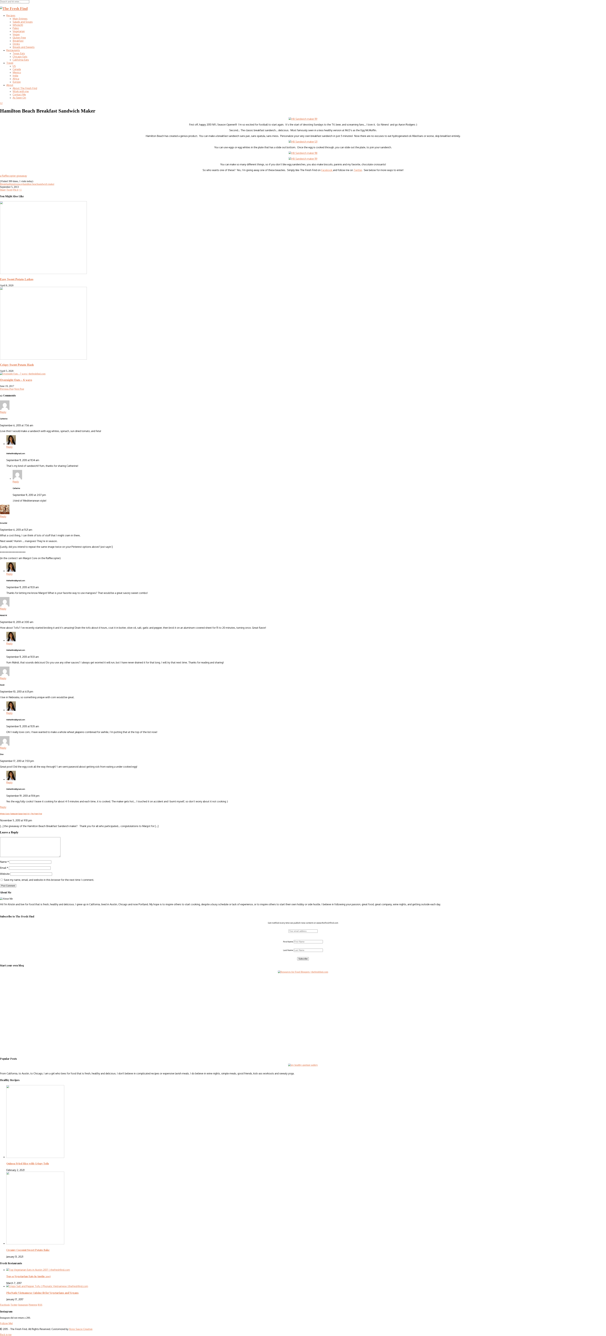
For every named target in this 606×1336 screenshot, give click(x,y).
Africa (16, 78)
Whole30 (18, 25)
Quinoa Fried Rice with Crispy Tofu (27, 1163)
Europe (17, 81)
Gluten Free (19, 37)
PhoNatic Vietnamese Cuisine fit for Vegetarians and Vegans (42, 1292)
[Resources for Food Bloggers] (303, 972)
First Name (288, 941)
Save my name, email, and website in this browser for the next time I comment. (49, 879)
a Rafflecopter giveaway (13, 175)
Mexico (17, 72)
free (11, 184)
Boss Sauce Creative (80, 1329)
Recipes (10, 15)
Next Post (19, 389)
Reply (3, 412)
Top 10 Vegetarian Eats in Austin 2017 (28, 1276)
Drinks (16, 44)
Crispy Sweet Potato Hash (17, 364)
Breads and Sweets (24, 47)
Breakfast (18, 40)
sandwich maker (46, 184)
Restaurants (13, 50)
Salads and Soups (23, 21)
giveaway (18, 184)
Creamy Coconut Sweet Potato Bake (28, 1250)
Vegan (16, 34)
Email (4, 867)
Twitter (358, 170)
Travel (9, 62)
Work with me (21, 91)
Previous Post (7, 389)
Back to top (6, 1334)
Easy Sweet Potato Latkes (16, 279)
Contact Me (19, 94)
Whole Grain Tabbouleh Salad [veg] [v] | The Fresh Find (21, 814)
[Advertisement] (19, 993)
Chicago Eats (20, 56)
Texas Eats (19, 53)
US (14, 66)
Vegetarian (19, 31)
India (15, 75)
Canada (17, 69)
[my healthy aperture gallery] (303, 1065)
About (9, 85)
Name (4, 861)
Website (5, 873)
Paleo (16, 28)
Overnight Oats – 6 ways (16, 380)
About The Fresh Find (25, 88)
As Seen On (19, 97)
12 (1, 103)
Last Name (288, 950)
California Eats (21, 59)
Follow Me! (6, 1323)
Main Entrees (20, 18)
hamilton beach (30, 184)
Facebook (327, 170)
